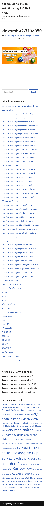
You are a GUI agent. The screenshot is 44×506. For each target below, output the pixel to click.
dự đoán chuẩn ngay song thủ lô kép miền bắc (20, 193)
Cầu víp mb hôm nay (10, 165)
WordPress (19, 504)
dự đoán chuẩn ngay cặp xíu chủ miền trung (20, 209)
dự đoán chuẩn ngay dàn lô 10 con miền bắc (20, 157)
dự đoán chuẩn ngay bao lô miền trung (17, 205)
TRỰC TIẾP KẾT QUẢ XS (12, 288)
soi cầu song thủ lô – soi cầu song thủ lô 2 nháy (20, 106)
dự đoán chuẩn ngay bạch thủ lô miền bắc (19, 130)
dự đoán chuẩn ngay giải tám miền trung (18, 217)
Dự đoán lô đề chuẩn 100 (11, 280)
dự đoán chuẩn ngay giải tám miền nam (18, 257)
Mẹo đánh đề (31, 443)
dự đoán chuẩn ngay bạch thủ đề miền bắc (19, 122)
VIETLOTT (6, 308)
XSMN (4, 296)
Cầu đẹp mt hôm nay (10, 201)
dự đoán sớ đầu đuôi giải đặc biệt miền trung (20, 229)
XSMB (4, 292)
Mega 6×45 (7, 316)
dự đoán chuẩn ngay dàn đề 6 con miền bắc (19, 142)
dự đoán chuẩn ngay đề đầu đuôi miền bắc (19, 154)
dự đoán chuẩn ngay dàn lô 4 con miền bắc (19, 161)
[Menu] (39, 11)
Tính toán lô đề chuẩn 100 (11, 284)
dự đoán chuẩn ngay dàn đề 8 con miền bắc (19, 146)
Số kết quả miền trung (11, 360)
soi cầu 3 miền (28, 447)
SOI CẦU (5, 336)
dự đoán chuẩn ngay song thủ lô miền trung (19, 233)
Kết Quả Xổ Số (25, 440)
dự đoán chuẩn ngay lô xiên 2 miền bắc (18, 177)
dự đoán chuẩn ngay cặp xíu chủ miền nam (19, 249)
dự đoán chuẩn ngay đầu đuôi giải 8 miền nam (20, 265)
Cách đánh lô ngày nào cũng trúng (15, 410)
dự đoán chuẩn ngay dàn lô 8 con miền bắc (19, 173)
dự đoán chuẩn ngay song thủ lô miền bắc (19, 197)
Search (33, 92)
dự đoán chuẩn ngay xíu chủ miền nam (18, 273)
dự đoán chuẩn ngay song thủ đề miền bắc (19, 189)
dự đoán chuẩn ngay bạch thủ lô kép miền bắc (20, 126)
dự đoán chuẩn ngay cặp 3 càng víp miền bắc (20, 134)
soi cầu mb (37, 478)
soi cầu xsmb (32, 481)
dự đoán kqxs (29, 414)
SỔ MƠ (5, 344)
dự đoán (21, 414)
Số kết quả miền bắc (11, 356)
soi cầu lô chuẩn (22, 474)
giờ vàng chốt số (20, 430)
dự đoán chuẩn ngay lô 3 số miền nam (17, 261)
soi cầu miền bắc (7, 481)
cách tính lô (20, 407)
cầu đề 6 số (15, 414)
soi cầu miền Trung (19, 481)
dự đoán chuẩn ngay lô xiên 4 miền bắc (18, 185)
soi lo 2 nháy (7, 487)
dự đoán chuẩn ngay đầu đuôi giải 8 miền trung (21, 225)
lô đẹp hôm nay (20, 443)
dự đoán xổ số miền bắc (23, 423)
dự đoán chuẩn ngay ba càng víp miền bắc (19, 118)
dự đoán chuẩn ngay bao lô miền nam (17, 245)
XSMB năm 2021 (28, 487)
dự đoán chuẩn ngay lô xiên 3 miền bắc (18, 181)
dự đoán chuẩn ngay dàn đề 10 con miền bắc (20, 150)
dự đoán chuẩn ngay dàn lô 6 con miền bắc (19, 169)
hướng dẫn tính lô (14, 440)
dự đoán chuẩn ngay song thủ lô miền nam (19, 277)
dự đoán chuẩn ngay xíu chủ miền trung (18, 237)
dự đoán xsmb (28, 419)
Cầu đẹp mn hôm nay (10, 241)
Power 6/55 (7, 328)
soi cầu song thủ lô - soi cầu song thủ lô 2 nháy (22, 36)
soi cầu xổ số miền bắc (32, 484)
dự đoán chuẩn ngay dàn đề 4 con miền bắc (19, 138)
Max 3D (6, 320)
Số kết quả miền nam (11, 364)
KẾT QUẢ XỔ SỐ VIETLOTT (14, 312)
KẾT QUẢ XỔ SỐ (9, 304)
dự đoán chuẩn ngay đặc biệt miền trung (18, 213)
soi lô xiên (17, 487)
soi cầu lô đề (27, 478)
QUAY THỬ (6, 348)
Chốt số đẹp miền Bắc (9, 407)
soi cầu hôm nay (19, 469)
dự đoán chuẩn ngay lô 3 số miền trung (18, 221)
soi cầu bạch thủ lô (16, 458)
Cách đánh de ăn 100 (33, 407)
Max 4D (6, 324)
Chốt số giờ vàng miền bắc (10, 404)
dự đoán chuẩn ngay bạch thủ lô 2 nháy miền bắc (22, 114)
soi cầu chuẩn (24, 464)
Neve (4, 504)
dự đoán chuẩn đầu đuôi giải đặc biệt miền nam (21, 269)
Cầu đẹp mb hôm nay (10, 110)
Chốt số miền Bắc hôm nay (29, 404)
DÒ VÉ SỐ (6, 340)
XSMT (4, 300)
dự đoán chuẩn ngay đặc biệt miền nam (18, 253)
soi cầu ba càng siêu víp (20, 453)
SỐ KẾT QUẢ (7, 352)
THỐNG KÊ (6, 332)
